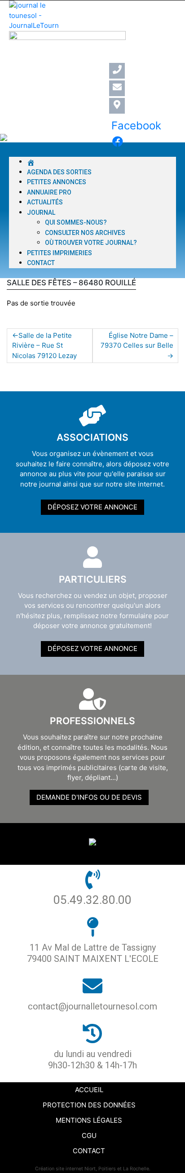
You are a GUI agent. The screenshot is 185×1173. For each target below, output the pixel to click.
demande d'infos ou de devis (89, 797)
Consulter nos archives (85, 232)
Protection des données (89, 1105)
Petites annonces (56, 182)
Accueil (89, 1089)
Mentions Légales (89, 1120)
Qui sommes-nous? (76, 222)
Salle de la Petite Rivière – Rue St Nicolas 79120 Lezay (44, 345)
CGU (89, 1135)
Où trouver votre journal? (91, 242)
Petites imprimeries (59, 253)
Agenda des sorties (59, 172)
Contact (41, 262)
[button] (92, 152)
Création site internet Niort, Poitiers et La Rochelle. (92, 1169)
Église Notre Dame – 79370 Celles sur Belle (137, 340)
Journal (41, 212)
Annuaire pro (49, 192)
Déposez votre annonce (92, 507)
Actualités (45, 202)
